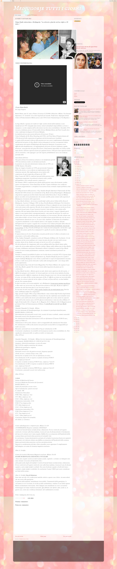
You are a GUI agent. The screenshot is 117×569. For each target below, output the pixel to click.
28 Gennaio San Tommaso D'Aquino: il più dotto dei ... (85, 209)
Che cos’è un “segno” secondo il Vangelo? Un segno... (85, 253)
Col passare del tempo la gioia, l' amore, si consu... (85, 257)
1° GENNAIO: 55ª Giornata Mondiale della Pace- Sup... (86, 313)
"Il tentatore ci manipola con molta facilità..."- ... (85, 187)
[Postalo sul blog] (29, 498)
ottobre (77, 168)
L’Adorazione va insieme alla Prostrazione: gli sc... (85, 301)
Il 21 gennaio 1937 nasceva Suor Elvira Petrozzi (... (85, 241)
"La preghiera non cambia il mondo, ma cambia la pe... (86, 272)
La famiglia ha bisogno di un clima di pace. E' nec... (85, 259)
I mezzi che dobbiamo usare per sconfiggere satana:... (85, 247)
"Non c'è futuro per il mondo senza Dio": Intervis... (85, 197)
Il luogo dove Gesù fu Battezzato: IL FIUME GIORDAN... (86, 292)
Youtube (75, 93)
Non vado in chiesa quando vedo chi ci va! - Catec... (85, 222)
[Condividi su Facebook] (31, 498)
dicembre (78, 164)
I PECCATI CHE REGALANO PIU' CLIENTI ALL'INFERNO (87, 189)
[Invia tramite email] (28, 498)
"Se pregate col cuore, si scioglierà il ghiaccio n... (85, 234)
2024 (76, 159)
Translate (35, 15)
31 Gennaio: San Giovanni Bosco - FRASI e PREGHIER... (86, 190)
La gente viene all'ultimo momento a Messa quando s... (85, 276)
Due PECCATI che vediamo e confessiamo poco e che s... (86, 260)
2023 (76, 161)
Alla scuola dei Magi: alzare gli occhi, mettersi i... (85, 304)
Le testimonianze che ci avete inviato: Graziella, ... (85, 265)
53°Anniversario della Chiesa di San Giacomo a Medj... (86, 245)
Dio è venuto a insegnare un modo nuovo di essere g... (85, 303)
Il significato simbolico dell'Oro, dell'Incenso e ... (85, 299)
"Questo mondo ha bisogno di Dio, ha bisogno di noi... (85, 217)
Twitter (75, 94)
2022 (76, 163)
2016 (76, 326)
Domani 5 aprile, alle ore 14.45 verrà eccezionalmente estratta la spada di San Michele (90, 116)
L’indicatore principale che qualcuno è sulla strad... (85, 185)
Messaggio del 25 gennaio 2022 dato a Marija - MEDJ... (86, 221)
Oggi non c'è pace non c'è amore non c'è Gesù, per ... (85, 226)
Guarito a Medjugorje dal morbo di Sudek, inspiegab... (85, 279)
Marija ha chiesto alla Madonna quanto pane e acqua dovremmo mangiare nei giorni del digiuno (90, 109)
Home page (43, 536)
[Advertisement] (88, 32)
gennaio (77, 184)
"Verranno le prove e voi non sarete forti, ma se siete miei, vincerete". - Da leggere (89, 129)
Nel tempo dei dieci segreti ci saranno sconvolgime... (85, 248)
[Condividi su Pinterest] (33, 498)
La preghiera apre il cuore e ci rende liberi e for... (85, 267)
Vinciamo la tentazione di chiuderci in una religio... (85, 231)
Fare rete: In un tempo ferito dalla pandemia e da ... (85, 199)
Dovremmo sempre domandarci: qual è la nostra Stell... (86, 306)
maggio (77, 177)
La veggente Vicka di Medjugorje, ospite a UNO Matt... (86, 269)
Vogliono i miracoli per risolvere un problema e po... (85, 194)
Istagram (75, 96)
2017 (76, 324)
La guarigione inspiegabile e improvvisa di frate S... (85, 296)
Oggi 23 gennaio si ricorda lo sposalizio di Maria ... (85, 233)
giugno (77, 175)
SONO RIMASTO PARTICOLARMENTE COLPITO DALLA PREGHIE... (87, 205)
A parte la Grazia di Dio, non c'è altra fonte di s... (85, 278)
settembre (78, 169)
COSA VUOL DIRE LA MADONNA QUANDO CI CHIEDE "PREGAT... (86, 284)
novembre (78, 166)
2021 (76, 317)
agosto (77, 171)
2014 (76, 330)
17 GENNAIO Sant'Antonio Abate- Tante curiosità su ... (86, 252)
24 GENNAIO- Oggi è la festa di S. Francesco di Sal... (85, 228)
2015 (76, 328)
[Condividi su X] (30, 498)
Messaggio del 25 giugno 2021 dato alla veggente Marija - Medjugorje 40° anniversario (86, 47)
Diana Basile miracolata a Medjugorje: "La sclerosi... (85, 250)
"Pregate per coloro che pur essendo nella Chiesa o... (85, 229)
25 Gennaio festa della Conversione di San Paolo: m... (85, 224)
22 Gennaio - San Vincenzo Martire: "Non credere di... (86, 240)
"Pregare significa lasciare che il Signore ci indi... (85, 214)
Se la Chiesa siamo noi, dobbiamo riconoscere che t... (85, 236)
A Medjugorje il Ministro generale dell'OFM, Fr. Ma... (85, 315)
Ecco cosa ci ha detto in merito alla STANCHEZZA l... (85, 285)
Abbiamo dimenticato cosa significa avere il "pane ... (85, 210)
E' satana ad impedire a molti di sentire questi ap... (85, 243)
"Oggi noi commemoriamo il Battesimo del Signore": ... (86, 287)
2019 (76, 321)
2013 (76, 332)
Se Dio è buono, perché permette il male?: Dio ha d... (85, 202)
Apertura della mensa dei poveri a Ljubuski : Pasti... (85, 201)
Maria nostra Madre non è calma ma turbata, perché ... (86, 262)
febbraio (78, 182)
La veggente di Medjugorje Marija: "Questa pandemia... (86, 311)
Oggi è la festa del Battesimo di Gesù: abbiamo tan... (85, 291)
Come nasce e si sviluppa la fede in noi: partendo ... (85, 310)
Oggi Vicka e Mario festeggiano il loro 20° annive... (85, 219)
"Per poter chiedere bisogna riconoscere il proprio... (85, 207)
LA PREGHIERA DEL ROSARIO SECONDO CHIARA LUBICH (87, 298)
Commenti (77, 153)
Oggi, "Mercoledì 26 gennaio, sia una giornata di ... (85, 216)
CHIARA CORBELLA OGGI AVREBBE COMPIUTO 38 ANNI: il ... (88, 289)
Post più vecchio (67, 536)
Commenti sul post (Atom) (23, 539)
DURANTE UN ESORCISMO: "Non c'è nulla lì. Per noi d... (86, 271)
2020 (76, 319)
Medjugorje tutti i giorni (47, 8)
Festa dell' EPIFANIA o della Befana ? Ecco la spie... (85, 308)
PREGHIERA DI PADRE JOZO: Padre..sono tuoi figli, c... (86, 264)
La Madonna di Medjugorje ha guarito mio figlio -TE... (85, 196)
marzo (77, 180)
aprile (77, 178)
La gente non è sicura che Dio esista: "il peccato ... (85, 192)
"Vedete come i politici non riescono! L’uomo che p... (85, 281)
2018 (76, 323)
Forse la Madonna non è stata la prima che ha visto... (85, 255)
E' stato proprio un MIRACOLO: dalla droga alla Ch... (86, 294)
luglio (77, 173)
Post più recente (19, 536)
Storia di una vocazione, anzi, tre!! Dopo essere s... (85, 274)
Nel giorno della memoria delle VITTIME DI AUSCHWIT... (86, 212)
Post (76, 150)
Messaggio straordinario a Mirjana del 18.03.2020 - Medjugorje (88, 122)
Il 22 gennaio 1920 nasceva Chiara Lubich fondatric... (85, 238)
